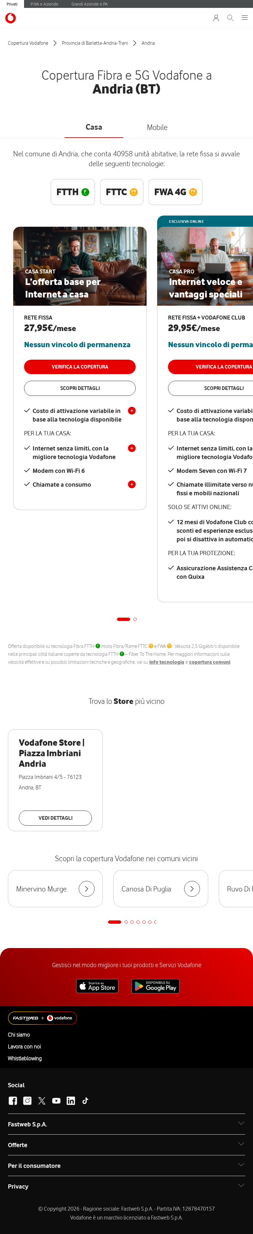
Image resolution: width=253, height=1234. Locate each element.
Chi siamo (19, 1034)
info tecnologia (166, 662)
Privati (12, 4)
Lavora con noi (24, 1046)
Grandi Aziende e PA (89, 4)
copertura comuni (209, 662)
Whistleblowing (25, 1058)
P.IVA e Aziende (44, 4)
